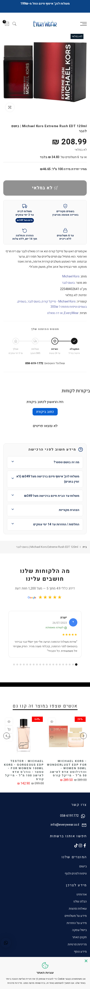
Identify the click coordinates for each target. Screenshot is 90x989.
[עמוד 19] (17, 664)
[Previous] (83, 736)
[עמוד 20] (14, 664)
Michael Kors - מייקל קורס (59, 301)
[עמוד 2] (73, 664)
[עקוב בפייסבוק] (85, 845)
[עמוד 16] (27, 664)
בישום (83, 866)
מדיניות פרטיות (77, 944)
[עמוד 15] (30, 664)
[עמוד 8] (53, 664)
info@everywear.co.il (65, 824)
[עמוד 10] (47, 664)
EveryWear (71, 313)
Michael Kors (71, 276)
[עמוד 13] (37, 664)
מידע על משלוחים (76, 916)
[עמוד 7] (56, 664)
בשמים (22, 301)
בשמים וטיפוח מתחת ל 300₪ (68, 306)
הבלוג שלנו (80, 901)
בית (85, 547)
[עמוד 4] (66, 664)
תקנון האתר (79, 937)
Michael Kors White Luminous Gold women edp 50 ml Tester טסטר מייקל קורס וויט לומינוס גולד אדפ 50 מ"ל (57, 770)
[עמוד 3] (70, 664)
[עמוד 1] (76, 664)
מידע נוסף (80, 951)
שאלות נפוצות (78, 908)
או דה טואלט (55, 313)
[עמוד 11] (43, 664)
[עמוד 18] (20, 664)
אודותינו (81, 894)
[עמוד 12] (40, 664)
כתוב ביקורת (45, 411)
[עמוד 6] (60, 664)
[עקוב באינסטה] (80, 845)
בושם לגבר (68, 282)
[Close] (86, 961)
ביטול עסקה (79, 930)
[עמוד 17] (24, 664)
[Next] (6, 736)
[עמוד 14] (34, 664)
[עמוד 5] (63, 664)
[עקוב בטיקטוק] (76, 845)
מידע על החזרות (77, 923)
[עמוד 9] (50, 664)
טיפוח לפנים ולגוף (76, 873)
